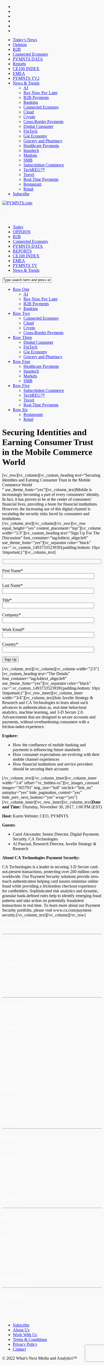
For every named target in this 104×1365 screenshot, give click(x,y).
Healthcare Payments (41, 145)
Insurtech (31, 150)
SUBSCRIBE (12, 1200)
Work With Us (25, 1334)
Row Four (21, 361)
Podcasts (8, 1137)
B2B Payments (36, 97)
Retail (28, 189)
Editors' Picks (12, 1026)
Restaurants (33, 414)
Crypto (29, 116)
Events (7, 1179)
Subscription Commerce (43, 165)
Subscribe (21, 194)
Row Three (22, 337)
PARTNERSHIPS (15, 1279)
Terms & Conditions (30, 1339)
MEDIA (8, 1120)
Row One (21, 289)
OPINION (22, 232)
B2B (17, 49)
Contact (19, 1349)
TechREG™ (34, 169)
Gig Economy (35, 136)
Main (6, 1216)
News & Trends (26, 83)
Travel (28, 174)
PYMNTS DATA (28, 59)
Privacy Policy (25, 1344)
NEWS (7, 989)
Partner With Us (14, 1296)
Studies (7, 942)
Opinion (20, 44)
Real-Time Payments (40, 179)
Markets (30, 155)
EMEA (19, 73)
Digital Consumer (38, 126)
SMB (28, 160)
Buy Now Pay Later (40, 92)
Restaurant (32, 184)
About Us (21, 1330)
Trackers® (10, 963)
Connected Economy (30, 54)
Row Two (21, 313)
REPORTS (22, 251)
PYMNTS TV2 (26, 78)
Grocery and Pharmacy (42, 141)
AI (25, 88)
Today (18, 227)
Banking (30, 102)
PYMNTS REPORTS (18, 926)
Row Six (20, 409)
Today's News (12, 1006)
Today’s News (25, 39)
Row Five (21, 385)
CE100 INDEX (26, 68)
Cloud (28, 112)
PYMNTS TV (25, 265)
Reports (19, 64)
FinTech (30, 131)
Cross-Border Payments (43, 121)
